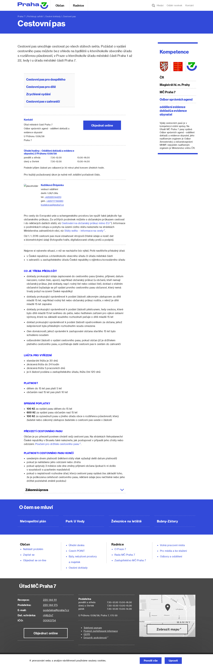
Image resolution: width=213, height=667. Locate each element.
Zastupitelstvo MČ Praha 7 (130, 560)
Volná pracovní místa (172, 545)
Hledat (159, 5)
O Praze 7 (120, 549)
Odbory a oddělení (171, 556)
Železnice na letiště (126, 521)
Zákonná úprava (36, 489)
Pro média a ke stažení (173, 550)
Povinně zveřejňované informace (101, 631)
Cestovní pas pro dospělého (45, 79)
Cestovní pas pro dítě (41, 87)
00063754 (49, 620)
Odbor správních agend (176, 99)
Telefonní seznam (93, 627)
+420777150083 (54, 201)
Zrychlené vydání (38, 94)
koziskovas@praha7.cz (52, 204)
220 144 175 (50, 604)
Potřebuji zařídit (35, 16)
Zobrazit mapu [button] (168, 629)
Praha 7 (21, 16)
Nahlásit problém (33, 549)
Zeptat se (28, 554)
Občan (60, 5)
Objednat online (102, 125)
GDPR (87, 634)
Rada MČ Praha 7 (124, 554)
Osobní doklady (53, 16)
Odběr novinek (174, 5)
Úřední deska (76, 545)
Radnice (78, 5)
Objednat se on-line (34, 560)
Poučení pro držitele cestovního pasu (57, 443)
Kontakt (189, 5)
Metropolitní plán (33, 521)
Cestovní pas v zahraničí (43, 101)
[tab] (75, 489)
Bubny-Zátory (167, 521)
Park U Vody (75, 521)
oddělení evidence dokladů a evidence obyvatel (173, 110)
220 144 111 (50, 599)
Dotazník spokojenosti (95, 637)
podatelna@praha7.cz (56, 610)
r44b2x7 (48, 615)
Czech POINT (77, 550)
